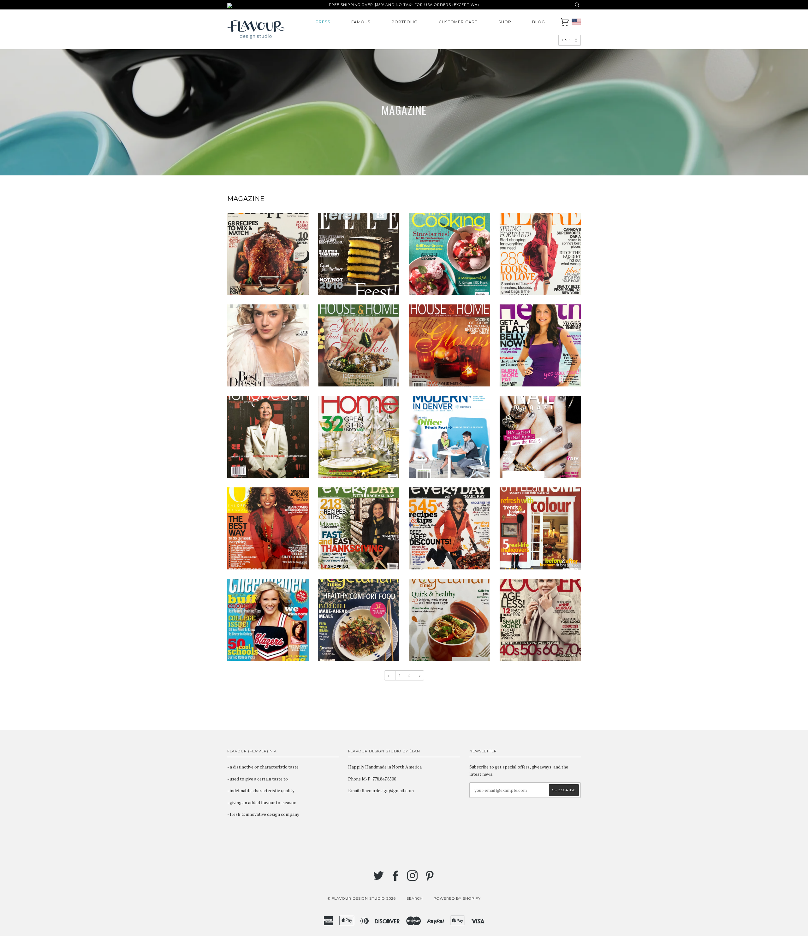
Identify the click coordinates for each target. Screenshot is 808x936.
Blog (538, 22)
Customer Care (458, 22)
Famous (361, 22)
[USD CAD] (569, 40)
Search (415, 898)
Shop (504, 22)
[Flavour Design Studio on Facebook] (395, 878)
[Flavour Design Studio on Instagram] (412, 878)
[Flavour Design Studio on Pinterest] (429, 878)
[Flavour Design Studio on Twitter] (378, 878)
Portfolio (404, 22)
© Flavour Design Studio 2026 (362, 898)
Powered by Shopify (457, 898)
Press (323, 22)
